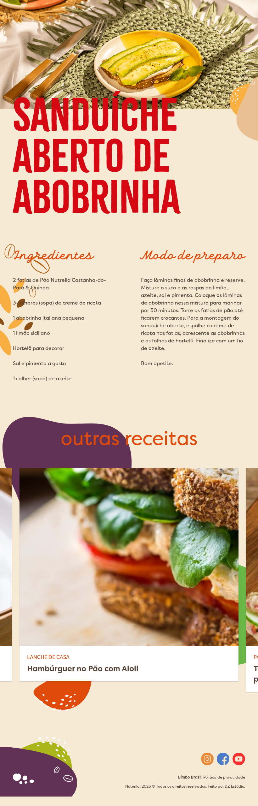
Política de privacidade (224, 777)
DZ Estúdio (234, 786)
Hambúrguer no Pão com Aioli (82, 668)
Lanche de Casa (48, 657)
